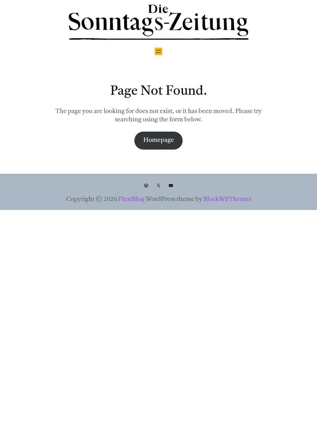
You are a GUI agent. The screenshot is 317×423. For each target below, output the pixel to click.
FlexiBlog (131, 199)
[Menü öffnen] (158, 51)
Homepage (158, 140)
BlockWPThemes (227, 199)
